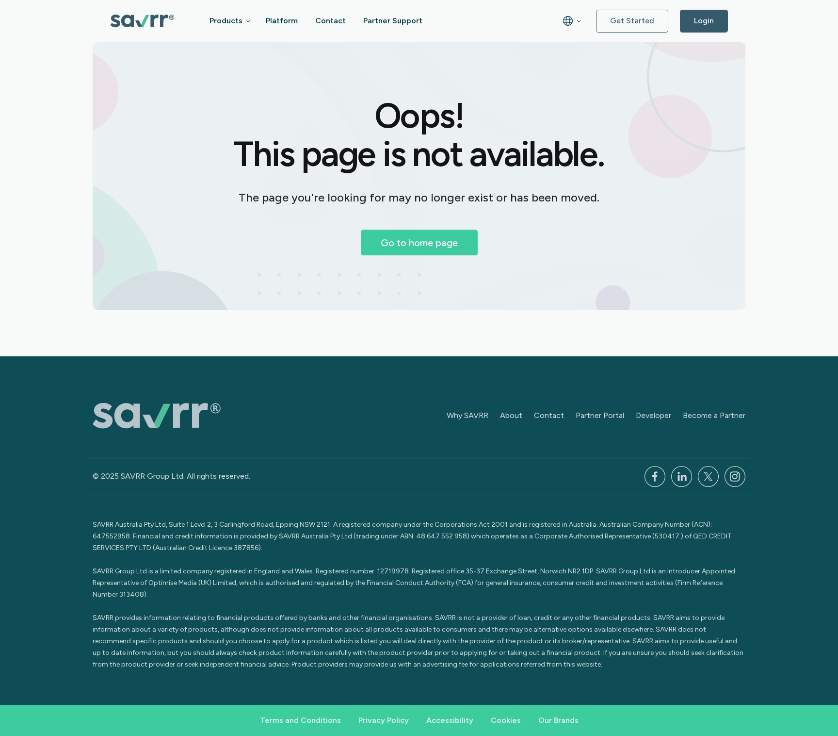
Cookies (506, 720)
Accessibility (449, 720)
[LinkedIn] (681, 475)
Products (226, 20)
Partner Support (392, 20)
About (511, 415)
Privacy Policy (383, 720)
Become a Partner (714, 415)
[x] (708, 475)
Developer (653, 415)
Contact (330, 20)
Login (704, 20)
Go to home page (419, 243)
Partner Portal (600, 415)
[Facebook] (655, 475)
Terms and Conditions (300, 720)
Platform (282, 20)
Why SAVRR (467, 415)
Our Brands (558, 720)
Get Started (632, 20)
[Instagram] (735, 475)
